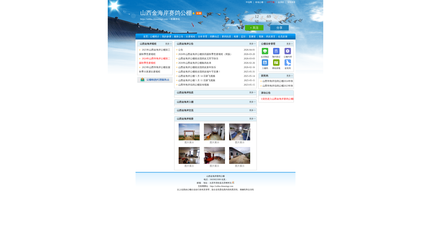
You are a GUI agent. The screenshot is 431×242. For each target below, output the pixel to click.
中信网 (249, 2)
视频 (261, 36)
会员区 (281, 2)
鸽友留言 (270, 36)
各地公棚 (259, 2)
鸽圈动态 (214, 36)
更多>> (168, 44)
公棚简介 (154, 36)
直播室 (252, 36)
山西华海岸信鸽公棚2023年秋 (277, 86)
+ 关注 (254, 27)
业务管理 (202, 36)
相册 (236, 36)
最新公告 (178, 36)
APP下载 (271, 2)
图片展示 (189, 142)
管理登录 (291, 2)
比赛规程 (190, 36)
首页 (145, 36)
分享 (279, 27)
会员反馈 (282, 36)
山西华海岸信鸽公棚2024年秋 (277, 81)
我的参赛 (166, 36)
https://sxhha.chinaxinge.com (154, 19)
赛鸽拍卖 (226, 36)
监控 (243, 36)
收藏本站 (175, 19)
